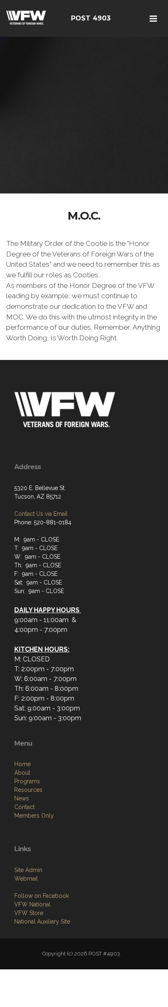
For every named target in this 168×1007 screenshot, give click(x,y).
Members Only (34, 815)
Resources (28, 790)
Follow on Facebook (41, 895)
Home (22, 764)
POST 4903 (91, 18)
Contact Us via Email (41, 513)
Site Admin (28, 870)
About (22, 772)
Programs (27, 781)
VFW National (32, 904)
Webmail (26, 878)
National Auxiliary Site (42, 921)
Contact (24, 807)
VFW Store (28, 913)
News (21, 798)
